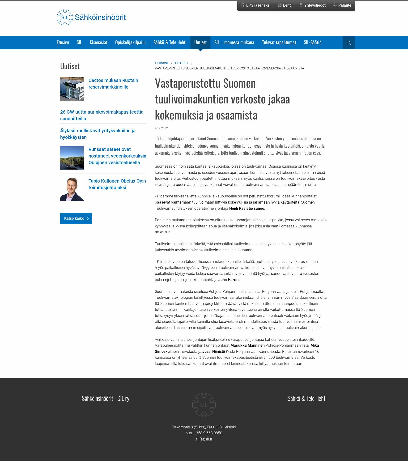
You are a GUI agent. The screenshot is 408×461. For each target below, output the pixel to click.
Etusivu (63, 42)
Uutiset (200, 42)
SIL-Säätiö (313, 42)
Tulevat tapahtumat (279, 42)
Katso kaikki (74, 218)
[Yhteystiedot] (204, 408)
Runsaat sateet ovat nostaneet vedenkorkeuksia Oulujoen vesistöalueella (117, 155)
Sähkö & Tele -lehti (170, 42)
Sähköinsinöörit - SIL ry (105, 397)
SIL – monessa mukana (234, 42)
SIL (79, 42)
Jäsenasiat (98, 42)
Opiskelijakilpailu (130, 42)
